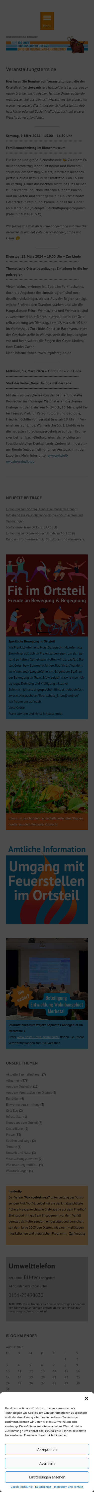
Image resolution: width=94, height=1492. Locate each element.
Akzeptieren (47, 1449)
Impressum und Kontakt (68, 1486)
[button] (86, 1398)
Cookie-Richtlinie (22, 1486)
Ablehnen (47, 1463)
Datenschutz (43, 1486)
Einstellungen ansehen (47, 1477)
